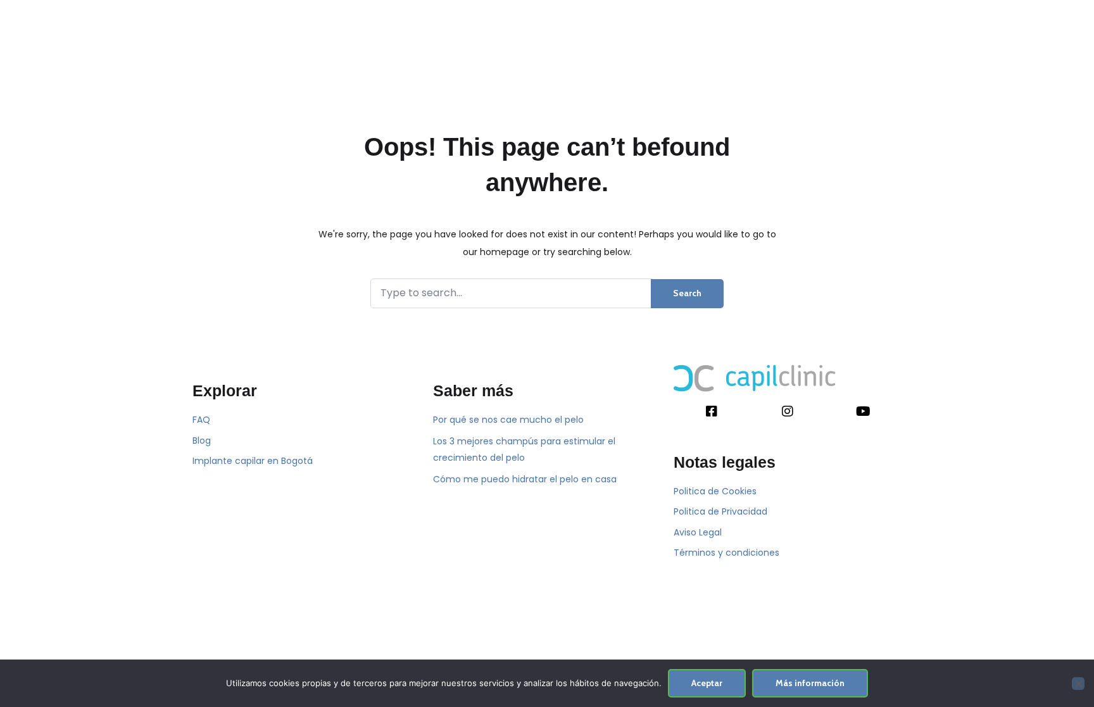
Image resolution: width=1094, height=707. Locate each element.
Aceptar (706, 683)
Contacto (764, 52)
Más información (810, 683)
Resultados (695, 52)
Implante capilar (462, 52)
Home (210, 52)
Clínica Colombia (352, 52)
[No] (1078, 683)
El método (268, 52)
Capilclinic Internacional (590, 52)
